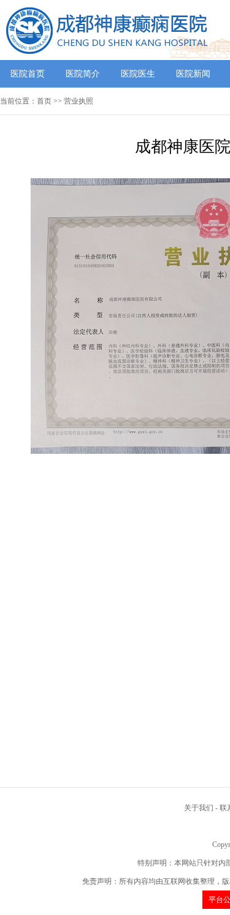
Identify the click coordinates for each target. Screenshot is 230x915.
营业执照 (78, 101)
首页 (44, 101)
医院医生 (138, 73)
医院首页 (27, 73)
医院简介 (83, 73)
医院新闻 (193, 73)
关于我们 (198, 808)
